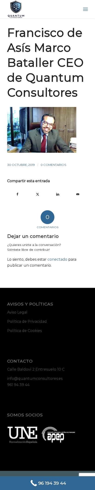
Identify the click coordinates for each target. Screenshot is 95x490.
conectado (57, 259)
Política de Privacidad (27, 321)
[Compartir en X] (38, 194)
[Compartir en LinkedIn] (58, 194)
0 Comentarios (53, 165)
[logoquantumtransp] (39, 9)
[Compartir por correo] (78, 194)
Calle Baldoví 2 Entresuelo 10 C (36, 369)
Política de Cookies (24, 331)
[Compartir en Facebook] (17, 194)
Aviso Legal (17, 312)
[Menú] (85, 9)
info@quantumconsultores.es (34, 378)
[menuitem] (85, 9)
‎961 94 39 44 (18, 385)
